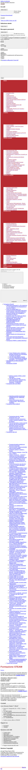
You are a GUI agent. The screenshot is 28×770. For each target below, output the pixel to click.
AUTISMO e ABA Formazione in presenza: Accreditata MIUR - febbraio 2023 (17, 562)
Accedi (2, 3)
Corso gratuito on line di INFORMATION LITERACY (16, 638)
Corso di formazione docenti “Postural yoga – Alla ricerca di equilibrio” (17, 401)
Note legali (6, 734)
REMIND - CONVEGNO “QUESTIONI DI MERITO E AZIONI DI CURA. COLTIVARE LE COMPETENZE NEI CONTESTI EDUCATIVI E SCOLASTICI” (18, 478)
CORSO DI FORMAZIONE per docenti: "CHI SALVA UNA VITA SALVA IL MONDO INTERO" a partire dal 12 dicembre (17, 572)
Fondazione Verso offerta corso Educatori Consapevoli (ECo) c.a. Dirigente (17, 461)
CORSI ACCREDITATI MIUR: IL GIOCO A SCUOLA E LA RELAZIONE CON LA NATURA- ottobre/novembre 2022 (17, 633)
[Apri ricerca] (16, 42)
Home (5, 284)
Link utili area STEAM (14, 378)
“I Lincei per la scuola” (12, 663)
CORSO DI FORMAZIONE (16, 564)
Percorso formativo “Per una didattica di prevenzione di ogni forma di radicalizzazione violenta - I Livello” (18, 428)
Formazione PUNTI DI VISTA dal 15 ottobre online (17, 614)
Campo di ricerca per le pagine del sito (10, 269)
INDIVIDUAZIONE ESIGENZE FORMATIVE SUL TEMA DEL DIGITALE (17, 397)
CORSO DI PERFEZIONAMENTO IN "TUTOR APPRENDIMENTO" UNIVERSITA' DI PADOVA (18, 661)
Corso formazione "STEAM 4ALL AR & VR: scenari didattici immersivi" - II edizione (17, 381)
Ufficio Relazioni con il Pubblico (11, 736)
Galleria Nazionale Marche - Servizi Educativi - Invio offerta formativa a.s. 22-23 (18, 580)
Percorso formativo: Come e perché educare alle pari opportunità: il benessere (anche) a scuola (18, 424)
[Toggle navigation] (12, 71)
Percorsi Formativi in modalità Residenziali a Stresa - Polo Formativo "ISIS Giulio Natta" (16, 517)
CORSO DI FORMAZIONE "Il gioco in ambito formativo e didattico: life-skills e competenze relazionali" (18, 469)
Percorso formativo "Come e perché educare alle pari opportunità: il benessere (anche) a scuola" (15, 329)
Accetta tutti (5, 679)
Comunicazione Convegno (16, 514)
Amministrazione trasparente (10, 743)
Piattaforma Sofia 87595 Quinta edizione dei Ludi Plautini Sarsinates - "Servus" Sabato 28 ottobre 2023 (17, 489)
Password (16, 12)
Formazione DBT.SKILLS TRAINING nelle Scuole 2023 (16, 598)
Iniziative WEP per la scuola (16, 576)
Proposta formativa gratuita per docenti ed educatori (17, 445)
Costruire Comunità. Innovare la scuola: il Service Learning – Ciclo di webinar (18, 420)
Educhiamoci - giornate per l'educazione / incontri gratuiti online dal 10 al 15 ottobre (18, 649)
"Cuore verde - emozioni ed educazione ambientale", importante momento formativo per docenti (17, 605)
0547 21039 (9, 711)
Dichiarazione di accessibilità (10, 737)
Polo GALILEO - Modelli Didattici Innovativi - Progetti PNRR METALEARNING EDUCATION (17, 473)
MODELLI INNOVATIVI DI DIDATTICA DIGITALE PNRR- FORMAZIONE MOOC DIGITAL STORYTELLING (17, 523)
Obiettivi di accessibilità (9, 739)
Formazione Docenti (8, 286)
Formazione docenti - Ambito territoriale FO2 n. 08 (16, 417)
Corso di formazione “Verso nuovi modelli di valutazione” (17, 612)
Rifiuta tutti (12, 677)
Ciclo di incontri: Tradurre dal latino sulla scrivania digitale (18, 447)
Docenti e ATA (7, 285)
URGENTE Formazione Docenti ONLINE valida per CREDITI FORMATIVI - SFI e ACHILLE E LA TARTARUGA (18, 587)
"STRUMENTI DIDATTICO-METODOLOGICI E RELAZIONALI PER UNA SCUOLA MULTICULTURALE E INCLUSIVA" (18, 484)
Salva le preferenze (12, 700)
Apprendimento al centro (15, 651)
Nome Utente (17, 11)
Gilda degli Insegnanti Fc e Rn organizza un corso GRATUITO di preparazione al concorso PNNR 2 (16, 307)
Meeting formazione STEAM (16, 520)
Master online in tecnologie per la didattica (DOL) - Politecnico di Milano (17, 657)
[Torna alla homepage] (10, 60)
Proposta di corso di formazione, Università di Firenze (17, 653)
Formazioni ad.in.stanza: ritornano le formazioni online (17, 627)
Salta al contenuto (5, 1)
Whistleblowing (7, 740)
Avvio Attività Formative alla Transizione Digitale (16, 540)
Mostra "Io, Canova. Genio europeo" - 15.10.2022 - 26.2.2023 (18, 630)
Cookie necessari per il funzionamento (10, 695)
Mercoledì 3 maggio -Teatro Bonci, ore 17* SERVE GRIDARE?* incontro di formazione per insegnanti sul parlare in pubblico (18, 544)
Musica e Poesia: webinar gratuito (17, 596)
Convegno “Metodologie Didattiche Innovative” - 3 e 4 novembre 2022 (18, 359)
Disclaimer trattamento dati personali (10, 756)
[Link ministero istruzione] (8, 2)
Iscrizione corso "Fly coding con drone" (16, 315)
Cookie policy (6, 732)
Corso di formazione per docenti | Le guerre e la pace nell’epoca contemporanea (17, 465)
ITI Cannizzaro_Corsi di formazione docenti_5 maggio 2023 (18, 533)
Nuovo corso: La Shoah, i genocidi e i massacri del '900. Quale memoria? (18, 594)
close (2, 78)
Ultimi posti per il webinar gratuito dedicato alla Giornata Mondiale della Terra (17, 537)
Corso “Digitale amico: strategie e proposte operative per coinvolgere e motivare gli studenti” (18, 354)
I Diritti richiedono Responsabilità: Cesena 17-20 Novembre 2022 (17, 601)
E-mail (15, 33)
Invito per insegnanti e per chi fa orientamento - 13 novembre (14, 318)
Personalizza (4, 677)
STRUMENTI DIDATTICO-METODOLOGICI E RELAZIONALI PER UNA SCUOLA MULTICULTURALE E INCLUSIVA (18, 494)
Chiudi (2, 44)
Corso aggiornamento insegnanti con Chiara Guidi (17, 566)
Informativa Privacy (8, 735)
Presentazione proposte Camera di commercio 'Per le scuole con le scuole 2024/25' (16, 325)
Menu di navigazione (19, 301)
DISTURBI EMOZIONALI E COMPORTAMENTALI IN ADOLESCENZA (13, 321)
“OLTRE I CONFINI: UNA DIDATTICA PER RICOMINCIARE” (18, 513)
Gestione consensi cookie (10, 741)
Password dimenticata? (6, 15)
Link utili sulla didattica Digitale (17, 357)
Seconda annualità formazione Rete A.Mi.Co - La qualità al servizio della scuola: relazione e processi (18, 509)
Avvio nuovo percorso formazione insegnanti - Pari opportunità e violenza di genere (16, 338)
